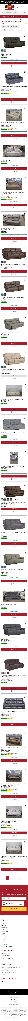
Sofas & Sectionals (16, 21)
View (14, 375)
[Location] (17, 7)
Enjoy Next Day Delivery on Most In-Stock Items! (14, 16)
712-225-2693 (9, 958)
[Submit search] (24, 12)
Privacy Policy (14, 999)
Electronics (9, 19)
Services (3, 941)
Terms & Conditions (14, 997)
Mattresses (4, 927)
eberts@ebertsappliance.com (12, 960)
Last (20, 878)
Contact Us (4, 944)
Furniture (3, 925)
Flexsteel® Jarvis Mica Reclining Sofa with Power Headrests (13, 53)
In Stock (3, 933)
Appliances (4, 923)
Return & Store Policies (7, 946)
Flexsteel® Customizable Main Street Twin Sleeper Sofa (12, 466)
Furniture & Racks (17, 19)
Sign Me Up (14, 909)
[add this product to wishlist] (25, 36)
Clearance (3, 935)
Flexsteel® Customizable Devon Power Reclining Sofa (12, 399)
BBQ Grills (3, 929)
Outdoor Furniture (5, 931)
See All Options (16, 499)
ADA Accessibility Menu (14, 1004)
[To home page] (10, 7)
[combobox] (20, 30)
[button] (2, 7)
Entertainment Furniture (6, 21)
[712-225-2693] (21, 7)
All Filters (8, 30)
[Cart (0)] (25, 7)
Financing (3, 939)
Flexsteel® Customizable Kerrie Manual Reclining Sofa (12, 432)
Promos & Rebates (6, 937)
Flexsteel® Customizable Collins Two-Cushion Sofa (11, 158)
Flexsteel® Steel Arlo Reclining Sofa (8, 604)
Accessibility (14, 1002)
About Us (3, 942)
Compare (15, 65)
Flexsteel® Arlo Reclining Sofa (7, 228)
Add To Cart (14, 63)
